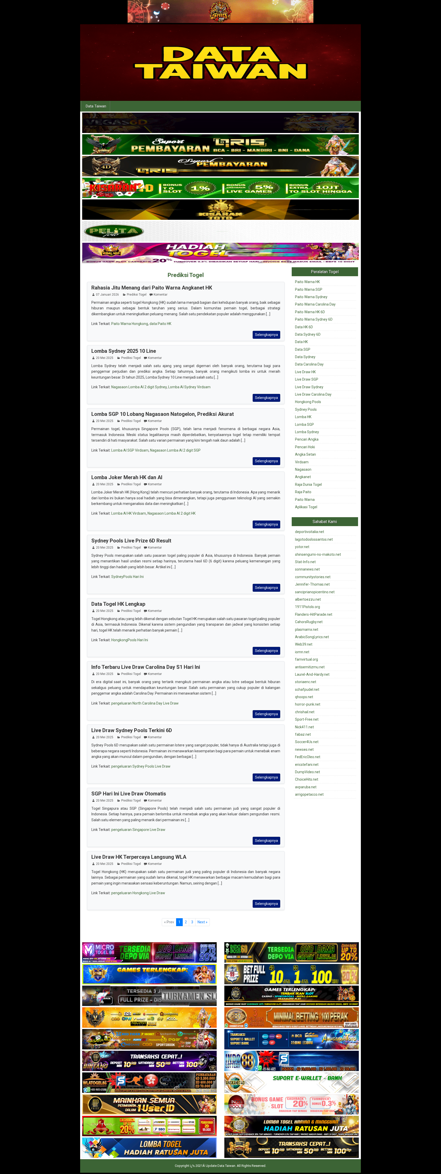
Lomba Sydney (307, 432)
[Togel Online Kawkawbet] (149, 996)
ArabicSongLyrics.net (312, 637)
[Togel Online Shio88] (291, 1126)
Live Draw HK (305, 372)
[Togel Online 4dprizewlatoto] (149, 1105)
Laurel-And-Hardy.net (312, 674)
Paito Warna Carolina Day (315, 304)
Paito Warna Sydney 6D (314, 319)
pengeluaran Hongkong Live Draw (138, 893)
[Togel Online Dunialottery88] (291, 1018)
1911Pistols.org (307, 607)
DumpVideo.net (307, 772)
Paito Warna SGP (308, 289)
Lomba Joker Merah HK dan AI (126, 477)
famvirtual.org (306, 659)
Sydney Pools (306, 409)
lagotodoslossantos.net (314, 539)
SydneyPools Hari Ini (127, 577)
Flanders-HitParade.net (313, 614)
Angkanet (303, 477)
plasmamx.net (306, 629)
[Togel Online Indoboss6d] (291, 953)
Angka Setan (305, 454)
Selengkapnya (266, 335)
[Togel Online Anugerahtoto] (291, 1040)
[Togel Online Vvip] (149, 1018)
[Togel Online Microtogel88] (149, 953)
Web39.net (303, 644)
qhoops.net (304, 697)
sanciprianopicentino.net (315, 592)
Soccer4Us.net (306, 742)
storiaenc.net (305, 682)
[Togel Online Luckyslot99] (291, 975)
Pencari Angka (306, 439)
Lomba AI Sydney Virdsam (189, 387)
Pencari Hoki (305, 447)
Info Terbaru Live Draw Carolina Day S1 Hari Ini (145, 667)
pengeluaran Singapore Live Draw (138, 830)
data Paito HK (160, 324)
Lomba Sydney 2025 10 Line (123, 351)
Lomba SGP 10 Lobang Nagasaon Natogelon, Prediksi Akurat (162, 414)
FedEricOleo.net (307, 757)
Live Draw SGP (306, 379)
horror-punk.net (307, 704)
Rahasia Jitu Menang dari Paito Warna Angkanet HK (151, 288)
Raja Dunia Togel (308, 484)
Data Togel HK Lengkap (118, 604)
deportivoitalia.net (309, 532)
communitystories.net (312, 577)
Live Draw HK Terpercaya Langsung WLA (138, 857)
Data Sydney (305, 357)
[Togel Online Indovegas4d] (291, 1148)
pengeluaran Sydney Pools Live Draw (140, 766)
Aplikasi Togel (306, 507)
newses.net (304, 749)
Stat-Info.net (305, 562)
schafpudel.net (307, 689)
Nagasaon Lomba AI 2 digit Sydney (139, 387)
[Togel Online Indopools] (291, 1105)
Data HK (301, 342)
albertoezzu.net (308, 599)
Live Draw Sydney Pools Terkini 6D (131, 730)
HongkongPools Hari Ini (129, 640)
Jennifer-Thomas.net (312, 584)
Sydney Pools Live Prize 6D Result (131, 541)
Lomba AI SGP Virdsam (130, 450)
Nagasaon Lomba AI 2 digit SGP (175, 450)
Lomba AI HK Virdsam (128, 513)
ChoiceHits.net (306, 779)
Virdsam (302, 462)
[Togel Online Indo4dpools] (149, 1148)
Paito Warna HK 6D (310, 312)
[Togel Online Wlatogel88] (149, 1083)
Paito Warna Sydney (311, 297)
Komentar (160, 294)
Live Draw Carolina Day (313, 394)
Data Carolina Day (309, 364)
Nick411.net (304, 727)
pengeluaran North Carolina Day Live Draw (145, 703)
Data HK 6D (304, 327)
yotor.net (302, 547)
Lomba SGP (304, 424)
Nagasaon (303, 469)
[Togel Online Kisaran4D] (220, 188)
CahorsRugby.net (309, 622)
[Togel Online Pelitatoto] (220, 231)
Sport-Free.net (306, 719)
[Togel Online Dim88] (220, 145)
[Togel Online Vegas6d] (220, 123)
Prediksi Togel (186, 275)
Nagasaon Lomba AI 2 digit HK (171, 513)
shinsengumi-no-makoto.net (318, 554)
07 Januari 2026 (107, 294)
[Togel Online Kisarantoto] (220, 210)
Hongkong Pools (308, 402)
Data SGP (302, 349)
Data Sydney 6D (308, 334)
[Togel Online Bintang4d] (149, 1061)
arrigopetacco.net (309, 794)
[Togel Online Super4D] (220, 166)
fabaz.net (303, 734)
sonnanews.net (307, 569)
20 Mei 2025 (104, 358)
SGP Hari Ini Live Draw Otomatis (128, 794)
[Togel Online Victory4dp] (149, 975)
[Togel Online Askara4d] (149, 1040)
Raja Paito (303, 492)
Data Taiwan (96, 106)
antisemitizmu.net (310, 667)
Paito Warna (305, 500)
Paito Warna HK (307, 282)
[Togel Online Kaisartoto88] (149, 1126)
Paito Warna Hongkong (129, 324)
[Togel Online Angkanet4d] (291, 1083)
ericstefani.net (306, 765)
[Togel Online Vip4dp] (291, 996)
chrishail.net (304, 712)
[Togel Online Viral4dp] (220, 253)
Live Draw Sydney (309, 387)
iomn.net (302, 652)
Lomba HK (303, 417)
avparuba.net (305, 787)
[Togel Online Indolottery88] (291, 1061)
